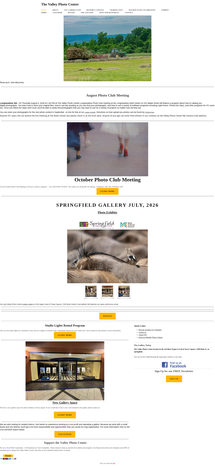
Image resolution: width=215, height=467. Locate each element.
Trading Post (116, 10)
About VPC (143, 335)
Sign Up (174, 379)
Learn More (65, 335)
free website (107, 463)
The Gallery (87, 12)
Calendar (57, 12)
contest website (90, 112)
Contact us (142, 332)
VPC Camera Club (72, 10)
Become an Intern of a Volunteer (150, 330)
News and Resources (109, 12)
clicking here (149, 112)
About (55, 10)
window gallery (28, 304)
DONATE (107, 316)
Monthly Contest (95, 10)
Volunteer (64, 434)
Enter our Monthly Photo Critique (151, 337)
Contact (129, 12)
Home (43, 10)
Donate (71, 12)
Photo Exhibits (107, 212)
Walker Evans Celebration (142, 10)
